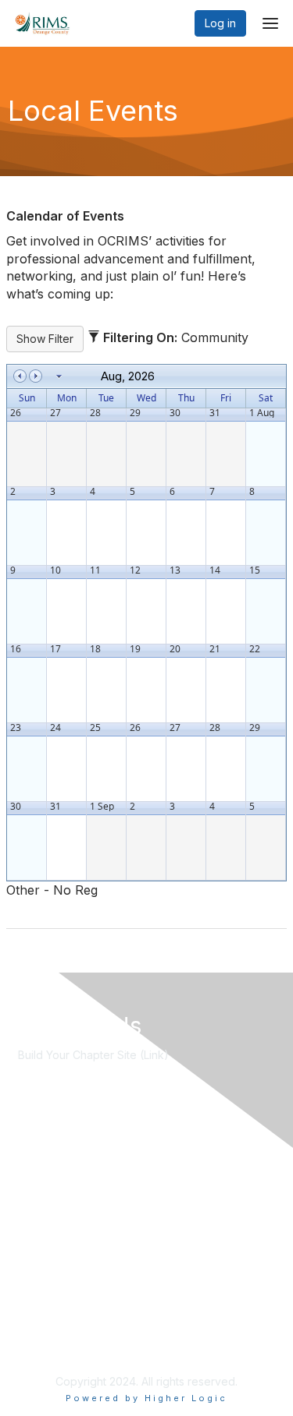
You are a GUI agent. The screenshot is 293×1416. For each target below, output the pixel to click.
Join (29, 1157)
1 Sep (102, 806)
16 (15, 649)
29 (135, 413)
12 (135, 570)
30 (175, 413)
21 (214, 649)
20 (175, 649)
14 (214, 570)
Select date (59, 376)
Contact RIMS (52, 1305)
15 (254, 570)
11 (95, 570)
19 (135, 649)
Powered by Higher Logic (146, 1398)
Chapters (41, 1188)
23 (15, 728)
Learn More (47, 1172)
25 (95, 728)
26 (15, 413)
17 (55, 649)
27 (55, 413)
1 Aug (261, 413)
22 (254, 649)
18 (95, 649)
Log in (220, 23)
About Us (41, 1290)
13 (175, 570)
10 (55, 570)
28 (95, 413)
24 (55, 728)
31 (214, 413)
